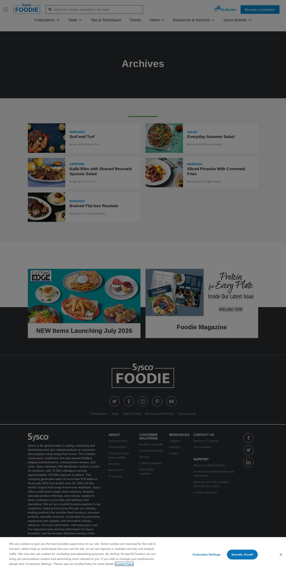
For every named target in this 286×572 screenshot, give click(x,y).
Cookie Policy (124, 564)
